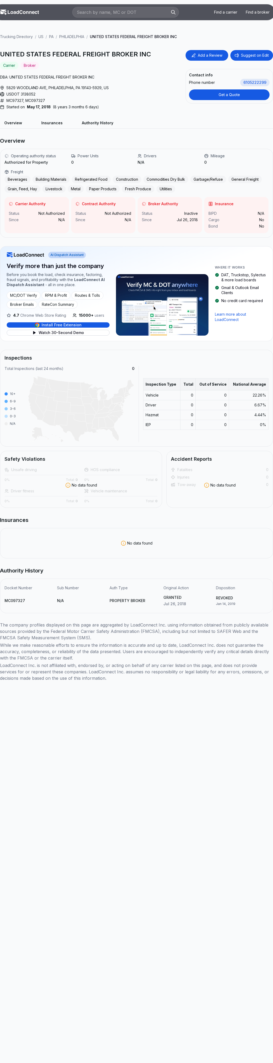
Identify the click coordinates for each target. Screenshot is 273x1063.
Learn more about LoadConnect (230, 317)
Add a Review (210, 55)
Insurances (52, 123)
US (40, 36)
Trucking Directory (16, 36)
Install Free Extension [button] (62, 325)
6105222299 (254, 82)
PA (51, 36)
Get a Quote (229, 94)
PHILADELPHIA (71, 36)
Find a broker (258, 12)
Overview (13, 123)
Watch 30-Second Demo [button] (61, 332)
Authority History (97, 123)
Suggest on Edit (255, 55)
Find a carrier (225, 12)
